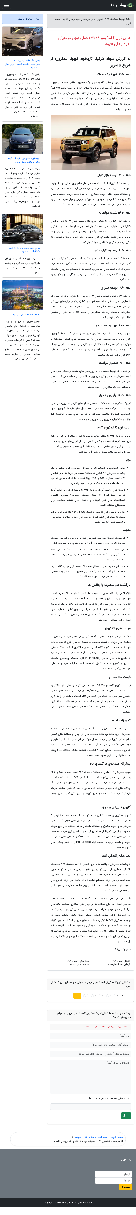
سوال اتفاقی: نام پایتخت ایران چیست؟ (110, 1099)
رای (77, 996)
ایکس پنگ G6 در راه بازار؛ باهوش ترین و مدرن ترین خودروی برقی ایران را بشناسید (22, 64)
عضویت (125, 1187)
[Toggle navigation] (6, 5)
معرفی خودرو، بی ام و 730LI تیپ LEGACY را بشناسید (24, 249)
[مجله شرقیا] (121, 5)
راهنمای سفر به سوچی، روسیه (26, 314)
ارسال (126, 1115)
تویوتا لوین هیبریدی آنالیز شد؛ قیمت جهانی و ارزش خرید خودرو (23, 160)
